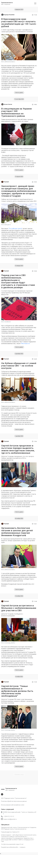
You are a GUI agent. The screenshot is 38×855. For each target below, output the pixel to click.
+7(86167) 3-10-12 (9, 816)
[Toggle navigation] (35, 3)
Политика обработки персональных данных (14, 801)
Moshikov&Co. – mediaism (17, 847)
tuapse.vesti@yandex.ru (10, 819)
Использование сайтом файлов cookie (12, 805)
